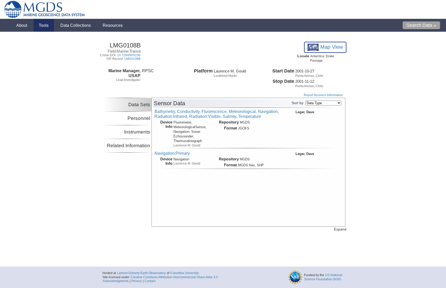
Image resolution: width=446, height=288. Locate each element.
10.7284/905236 (128, 55)
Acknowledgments (116, 281)
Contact (150, 281)
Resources (113, 25)
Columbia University (184, 273)
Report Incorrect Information (323, 95)
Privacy (136, 281)
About (21, 25)
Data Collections (75, 25)
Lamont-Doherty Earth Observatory (141, 273)
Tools (44, 25)
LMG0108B (132, 59)
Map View (331, 47)
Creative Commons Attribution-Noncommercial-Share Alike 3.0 (174, 277)
